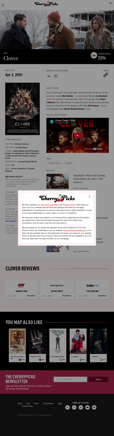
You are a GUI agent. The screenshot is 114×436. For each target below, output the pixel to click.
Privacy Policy (69, 204)
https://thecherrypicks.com (74, 230)
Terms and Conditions (50, 204)
